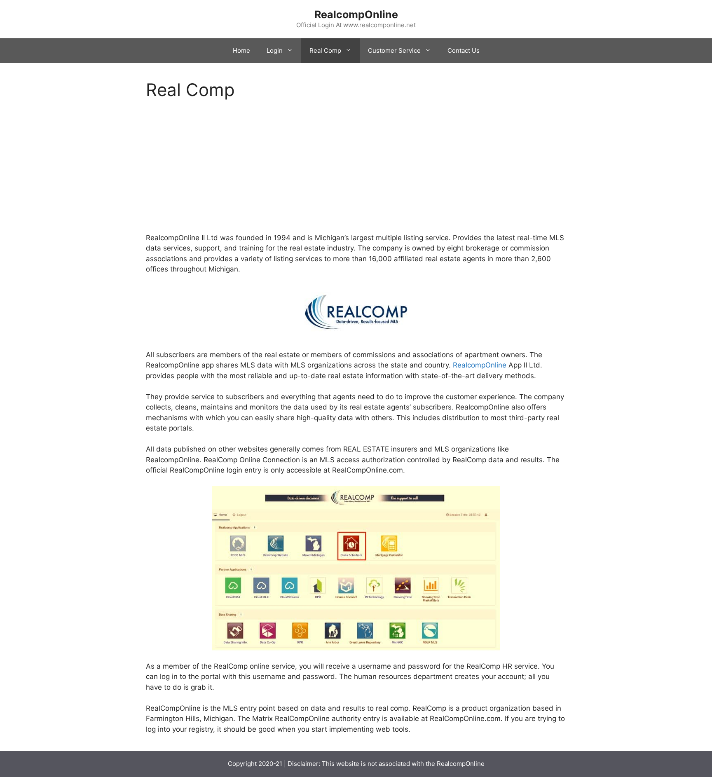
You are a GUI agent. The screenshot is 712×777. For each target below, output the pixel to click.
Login (275, 50)
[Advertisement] (356, 171)
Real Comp (325, 50)
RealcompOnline (356, 14)
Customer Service (394, 50)
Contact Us (463, 50)
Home (241, 50)
